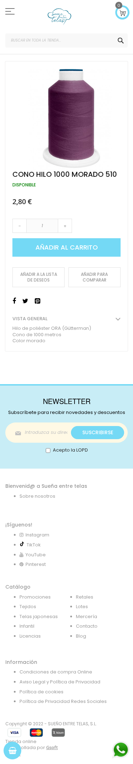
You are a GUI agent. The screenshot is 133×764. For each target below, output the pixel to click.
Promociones (35, 597)
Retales (84, 597)
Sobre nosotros (37, 496)
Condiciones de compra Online (56, 671)
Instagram (36, 534)
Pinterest (35, 564)
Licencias (30, 636)
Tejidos (28, 606)
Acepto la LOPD (70, 450)
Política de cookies (41, 691)
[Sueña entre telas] (59, 17)
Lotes (82, 606)
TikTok (32, 544)
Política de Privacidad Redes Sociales (63, 701)
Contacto (87, 626)
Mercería (86, 616)
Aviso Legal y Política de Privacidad (60, 681)
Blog (81, 636)
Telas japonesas (39, 616)
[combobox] (66, 40)
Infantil (27, 626)
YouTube (35, 554)
